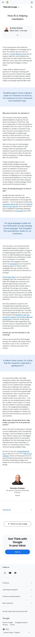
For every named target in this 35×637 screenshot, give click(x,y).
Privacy (5, 625)
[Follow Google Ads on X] (5, 573)
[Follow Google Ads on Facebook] (15, 573)
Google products (21, 622)
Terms (12, 625)
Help (7, 629)
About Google (8, 622)
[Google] (6, 618)
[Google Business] (7, 2)
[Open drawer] (2, 2)
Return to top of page (19, 524)
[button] (17, 35)
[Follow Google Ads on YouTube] (10, 573)
